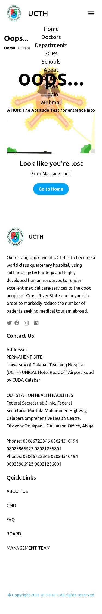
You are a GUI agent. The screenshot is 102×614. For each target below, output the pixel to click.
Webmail (51, 102)
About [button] (51, 70)
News (51, 86)
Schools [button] (51, 61)
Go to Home (51, 189)
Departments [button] (51, 45)
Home (51, 29)
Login (51, 94)
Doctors (51, 37)
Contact (51, 78)
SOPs (51, 53)
